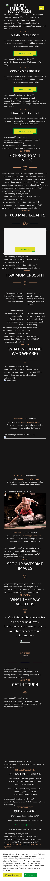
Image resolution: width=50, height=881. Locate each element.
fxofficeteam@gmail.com (28, 794)
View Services (25, 53)
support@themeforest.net (31, 422)
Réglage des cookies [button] (13, 875)
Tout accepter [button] (30, 875)
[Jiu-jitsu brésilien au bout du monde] (19, 8)
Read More (25, 249)
